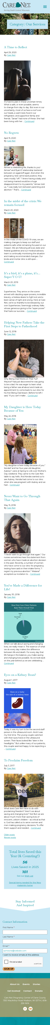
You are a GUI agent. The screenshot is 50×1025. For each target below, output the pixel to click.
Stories (36, 984)
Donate (39, 991)
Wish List (29, 876)
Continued (29, 121)
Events (26, 984)
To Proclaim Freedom (18, 760)
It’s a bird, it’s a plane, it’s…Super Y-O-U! (22, 275)
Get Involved (13, 991)
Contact (27, 991)
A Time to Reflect (15, 47)
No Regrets (11, 133)
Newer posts (10, 837)
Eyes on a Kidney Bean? (20, 675)
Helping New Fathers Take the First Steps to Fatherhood (24, 324)
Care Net (11, 55)
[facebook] (25, 1009)
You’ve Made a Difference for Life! (23, 587)
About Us (14, 984)
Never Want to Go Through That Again (22, 498)
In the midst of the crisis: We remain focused (22, 203)
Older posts (9, 834)
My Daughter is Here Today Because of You (22, 409)
